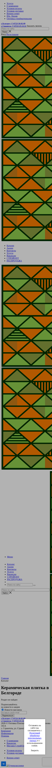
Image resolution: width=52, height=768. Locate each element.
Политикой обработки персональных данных (34, 737)
